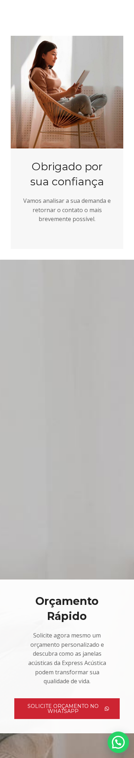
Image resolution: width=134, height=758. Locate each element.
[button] (118, 742)
